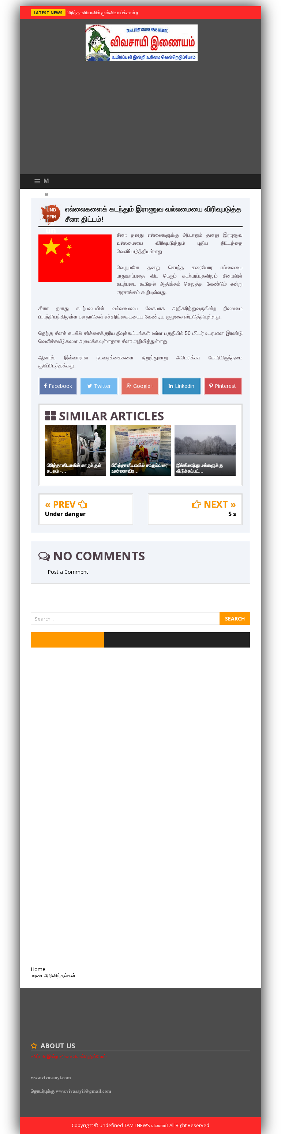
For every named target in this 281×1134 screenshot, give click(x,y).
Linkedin (184, 385)
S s (232, 514)
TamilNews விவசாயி (146, 1125)
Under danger (65, 514)
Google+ (143, 385)
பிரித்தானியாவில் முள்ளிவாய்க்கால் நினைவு (108, 12)
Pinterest (225, 385)
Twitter (102, 385)
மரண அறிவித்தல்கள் (53, 975)
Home (38, 969)
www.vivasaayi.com (51, 1077)
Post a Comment (68, 571)
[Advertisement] (140, 119)
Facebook (60, 385)
